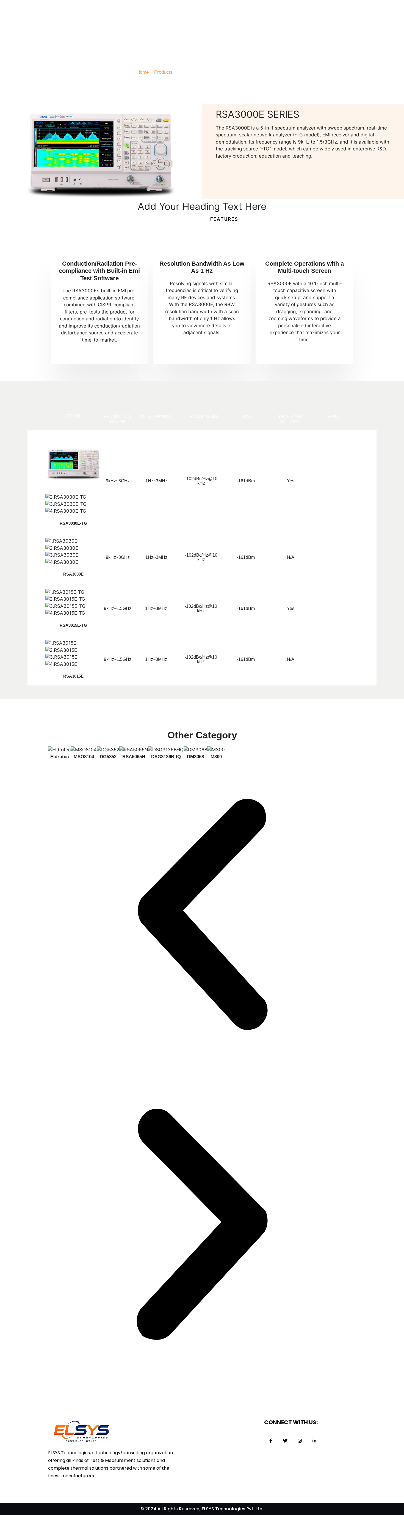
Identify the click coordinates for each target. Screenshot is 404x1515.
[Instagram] (299, 1440)
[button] (202, 915)
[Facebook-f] (270, 1440)
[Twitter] (285, 1440)
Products (163, 72)
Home (143, 72)
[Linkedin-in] (314, 1440)
